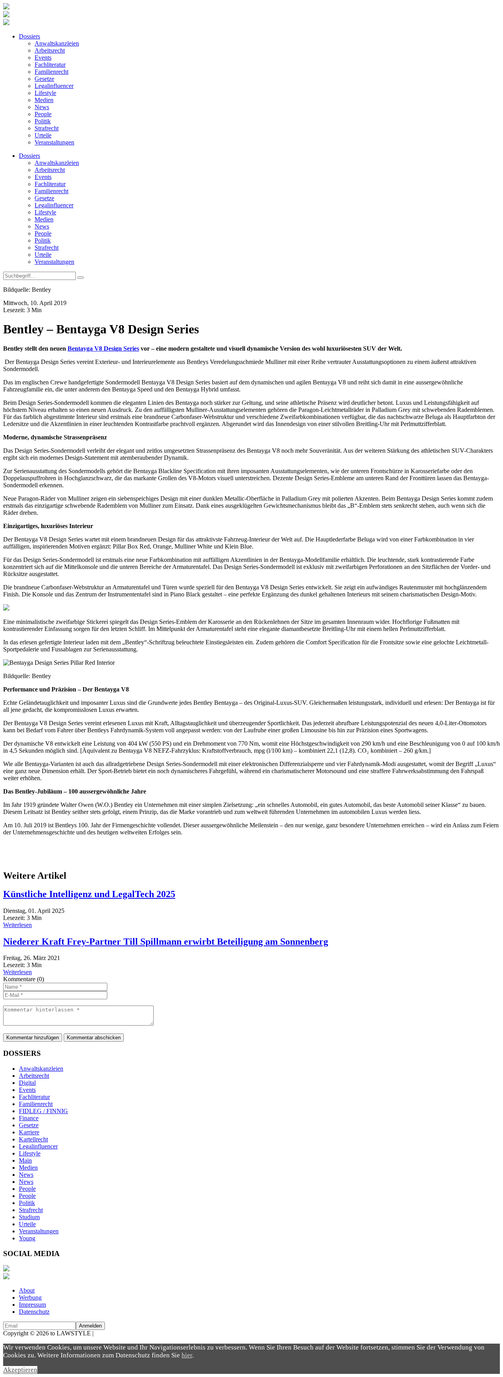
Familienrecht (51, 71)
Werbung (30, 1297)
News (42, 107)
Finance (29, 1118)
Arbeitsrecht (50, 50)
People (43, 114)
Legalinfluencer (54, 85)
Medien (44, 100)
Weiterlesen (17, 925)
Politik (43, 121)
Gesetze (44, 78)
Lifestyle (45, 93)
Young (27, 1238)
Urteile (43, 135)
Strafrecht (47, 128)
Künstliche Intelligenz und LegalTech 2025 (89, 894)
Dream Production (118, 1333)
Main (25, 1160)
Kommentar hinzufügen (32, 1038)
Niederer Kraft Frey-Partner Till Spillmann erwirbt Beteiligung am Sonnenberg (165, 941)
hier (187, 1355)
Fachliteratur (50, 64)
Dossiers (29, 36)
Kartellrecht (33, 1139)
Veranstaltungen (54, 142)
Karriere (29, 1132)
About (27, 1290)
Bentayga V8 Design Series (103, 348)
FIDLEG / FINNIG (43, 1111)
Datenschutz (34, 1311)
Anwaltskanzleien (57, 43)
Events (43, 57)
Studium (29, 1217)
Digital (27, 1082)
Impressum (32, 1304)
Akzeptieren (20, 1369)
